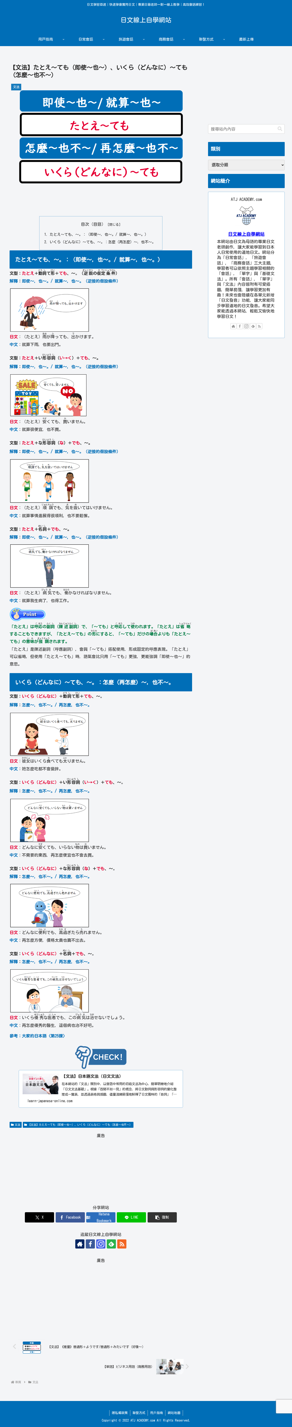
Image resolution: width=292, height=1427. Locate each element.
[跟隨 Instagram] (100, 1244)
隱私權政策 (120, 1412)
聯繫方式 (139, 1412)
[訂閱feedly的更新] (111, 1244)
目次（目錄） (93, 224)
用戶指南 (156, 1412)
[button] (162, 1217)
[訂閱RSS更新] (121, 1244)
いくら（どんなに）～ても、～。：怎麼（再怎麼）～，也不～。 (103, 242)
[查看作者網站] (79, 1244)
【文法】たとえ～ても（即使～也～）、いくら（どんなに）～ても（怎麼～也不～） (80, 1124)
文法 (17, 1124)
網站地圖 (174, 1412)
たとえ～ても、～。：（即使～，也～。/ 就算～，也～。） (99, 234)
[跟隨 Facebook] (90, 1244)
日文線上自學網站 (246, 234)
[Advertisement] (101, 201)
